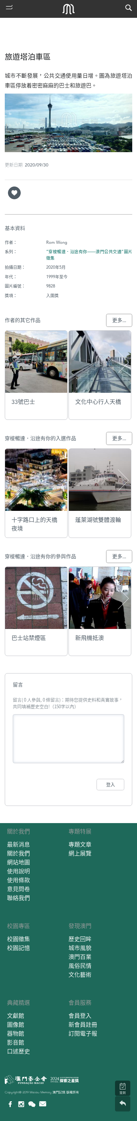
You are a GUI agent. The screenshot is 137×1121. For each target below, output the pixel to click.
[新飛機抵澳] (100, 598)
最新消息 (18, 844)
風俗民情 (79, 965)
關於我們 (18, 831)
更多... (119, 320)
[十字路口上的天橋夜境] (36, 480)
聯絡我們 (18, 898)
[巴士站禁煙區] (36, 598)
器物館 (15, 1033)
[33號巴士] (36, 362)
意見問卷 (18, 889)
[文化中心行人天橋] (100, 362)
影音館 (15, 1042)
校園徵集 (18, 939)
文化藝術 (79, 974)
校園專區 (18, 926)
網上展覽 (79, 853)
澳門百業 (79, 957)
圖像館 (15, 1024)
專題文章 (79, 844)
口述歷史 (18, 1051)
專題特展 (79, 831)
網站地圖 (18, 862)
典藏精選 (18, 1002)
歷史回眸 (79, 939)
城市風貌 (79, 948)
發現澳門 (79, 926)
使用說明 (18, 871)
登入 (110, 784)
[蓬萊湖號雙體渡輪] (100, 480)
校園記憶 (18, 948)
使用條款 (18, 880)
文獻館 (15, 1015)
